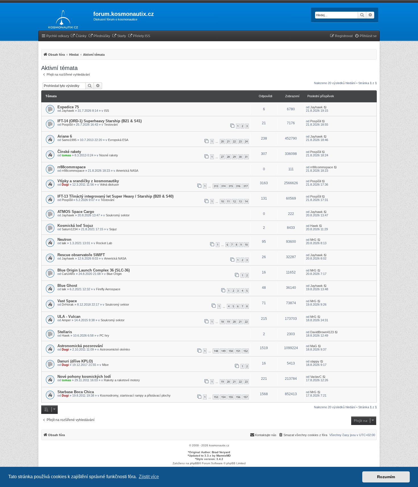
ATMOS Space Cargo (75, 212)
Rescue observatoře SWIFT (81, 255)
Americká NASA (127, 170)
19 (228, 322)
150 (231, 351)
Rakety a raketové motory (122, 380)
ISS (106, 110)
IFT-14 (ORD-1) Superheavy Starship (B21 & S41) (99, 121)
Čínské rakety (69, 152)
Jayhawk (68, 110)
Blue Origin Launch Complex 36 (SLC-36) (93, 270)
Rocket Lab (104, 243)
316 (238, 186)
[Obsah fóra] (61, 18)
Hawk (314, 225)
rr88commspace (71, 167)
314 (223, 186)
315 (231, 186)
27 (222, 157)
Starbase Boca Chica (75, 392)
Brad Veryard (221, 452)
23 (240, 141)
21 (228, 141)
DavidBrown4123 (322, 332)
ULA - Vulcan (68, 316)
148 (216, 351)
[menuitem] (78, 36)
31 (246, 157)
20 (222, 141)
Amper (66, 320)
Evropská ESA (118, 140)
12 (234, 201)
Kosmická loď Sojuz (75, 225)
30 (240, 157)
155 (231, 397)
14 (246, 201)
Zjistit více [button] (149, 476)
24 (246, 141)
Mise (105, 364)
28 (228, 157)
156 (238, 397)
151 (238, 351)
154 (223, 397)
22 (234, 141)
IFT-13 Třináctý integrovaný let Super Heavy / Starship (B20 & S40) (115, 196)
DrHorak (68, 304)
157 (245, 397)
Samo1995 (69, 140)
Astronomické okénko (115, 349)
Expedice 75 (68, 107)
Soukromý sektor (118, 215)
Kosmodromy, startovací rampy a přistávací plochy (135, 395)
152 (245, 351)
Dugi (65, 184)
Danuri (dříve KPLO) (75, 361)
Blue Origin (114, 273)
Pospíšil (67, 124)
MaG (313, 346)
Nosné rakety (108, 155)
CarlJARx (68, 273)
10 (222, 201)
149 (223, 351)
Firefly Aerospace (108, 289)
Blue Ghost (67, 285)
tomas (66, 155)
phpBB (194, 463)
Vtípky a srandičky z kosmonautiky (88, 181)
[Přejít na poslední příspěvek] (325, 107)
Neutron (64, 239)
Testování (111, 124)
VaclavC (316, 376)
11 (228, 201)
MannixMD (223, 455)
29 (234, 157)
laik (64, 243)
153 (216, 397)
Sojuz (113, 229)
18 (222, 322)
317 (245, 186)
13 (240, 201)
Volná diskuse (109, 184)
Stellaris (64, 332)
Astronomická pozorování (80, 346)
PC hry (104, 335)
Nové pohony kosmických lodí (84, 376)
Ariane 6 (64, 136)
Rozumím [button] (386, 476)
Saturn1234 (70, 229)
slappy (314, 361)
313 (216, 186)
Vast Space (67, 301)
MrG (313, 239)
